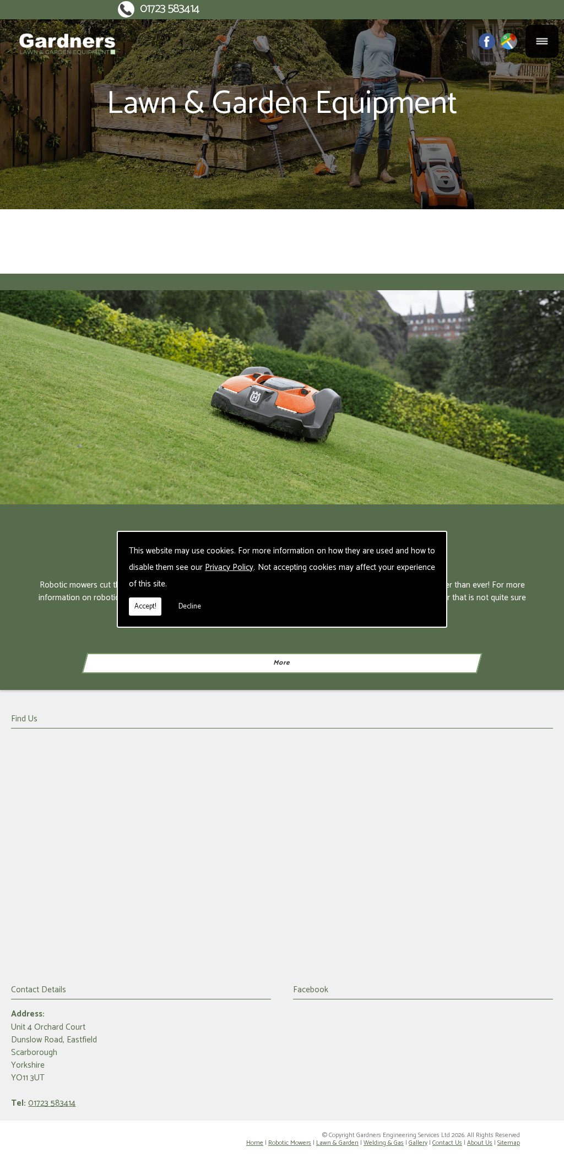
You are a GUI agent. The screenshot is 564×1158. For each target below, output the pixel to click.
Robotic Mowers (289, 1143)
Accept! (145, 606)
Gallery (418, 1143)
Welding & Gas (384, 1143)
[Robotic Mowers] (282, 397)
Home (254, 1143)
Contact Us (447, 1143)
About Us (479, 1143)
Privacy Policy (229, 567)
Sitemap (508, 1143)
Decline (189, 606)
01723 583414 (169, 9)
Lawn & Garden (337, 1143)
